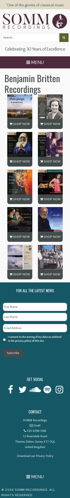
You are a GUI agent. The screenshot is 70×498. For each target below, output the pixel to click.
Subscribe (13, 353)
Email (36, 425)
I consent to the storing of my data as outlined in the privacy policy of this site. (35, 339)
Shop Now (21, 124)
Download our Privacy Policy (35, 456)
